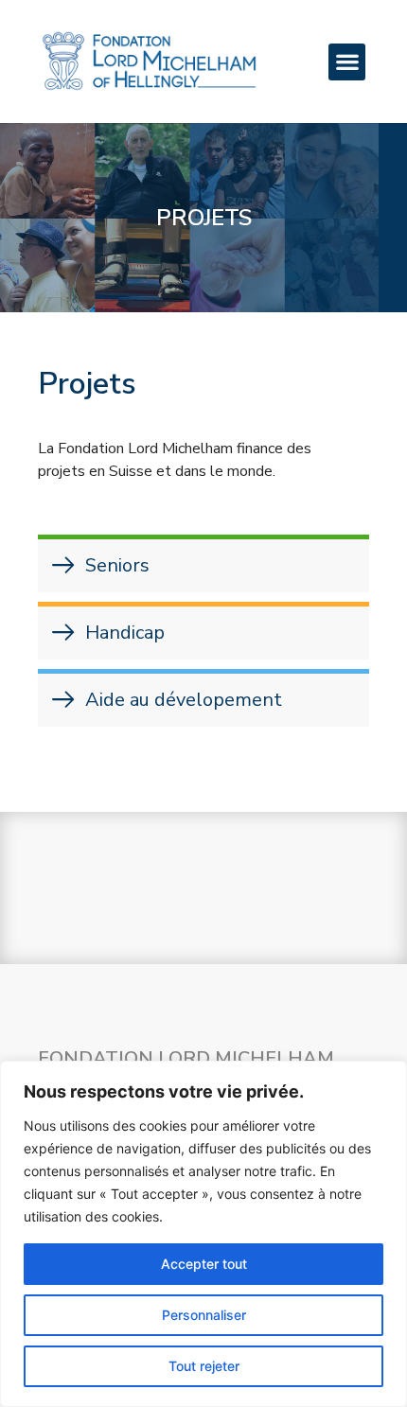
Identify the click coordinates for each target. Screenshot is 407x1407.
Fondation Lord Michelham (186, 1058)
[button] (346, 62)
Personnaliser (204, 1315)
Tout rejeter (203, 1366)
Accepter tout (204, 1264)
